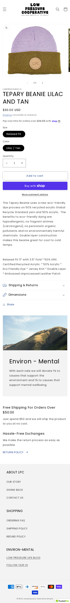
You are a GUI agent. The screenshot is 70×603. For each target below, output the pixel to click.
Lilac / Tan (14, 148)
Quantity (8, 156)
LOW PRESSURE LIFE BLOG (24, 558)
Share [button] (10, 304)
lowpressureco (29, 599)
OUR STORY (14, 482)
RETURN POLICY (13, 452)
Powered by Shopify (45, 599)
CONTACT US (15, 497)
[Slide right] (42, 82)
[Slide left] (27, 82)
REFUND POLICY (16, 536)
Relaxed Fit (14, 134)
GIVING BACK (15, 490)
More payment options (35, 194)
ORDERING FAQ (16, 520)
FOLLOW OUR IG (17, 565)
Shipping (7, 115)
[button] (4, 9)
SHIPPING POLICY (17, 528)
